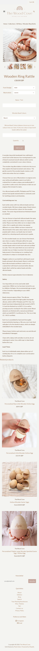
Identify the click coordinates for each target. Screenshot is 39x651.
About (20, 592)
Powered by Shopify (28, 647)
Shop (19, 597)
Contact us (19, 608)
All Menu (19, 24)
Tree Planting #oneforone (19, 601)
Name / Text (19, 100)
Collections (11, 24)
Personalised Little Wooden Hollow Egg (19, 453)
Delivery (19, 595)
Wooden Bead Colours (19, 113)
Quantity (16, 140)
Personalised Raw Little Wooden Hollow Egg (19, 404)
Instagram (20, 621)
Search (19, 599)
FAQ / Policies (19, 604)
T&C (19, 606)
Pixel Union (17, 647)
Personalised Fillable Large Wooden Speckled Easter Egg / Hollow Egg (19, 552)
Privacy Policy (19, 610)
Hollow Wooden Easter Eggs (19, 502)
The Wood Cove (19, 401)
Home (5, 24)
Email (20, 623)
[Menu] (4, 11)
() (31, 2)
